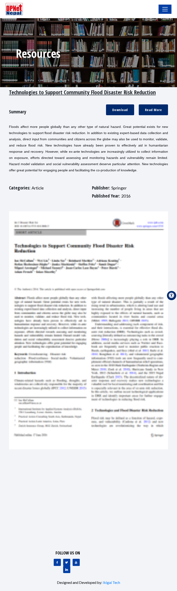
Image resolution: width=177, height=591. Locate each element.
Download (120, 109)
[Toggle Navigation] (165, 9)
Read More (153, 109)
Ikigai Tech (111, 582)
